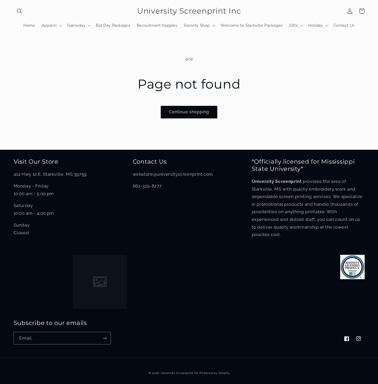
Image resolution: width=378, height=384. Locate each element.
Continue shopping (189, 111)
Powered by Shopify (215, 372)
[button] (19, 11)
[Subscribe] (104, 338)
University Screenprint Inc (180, 372)
